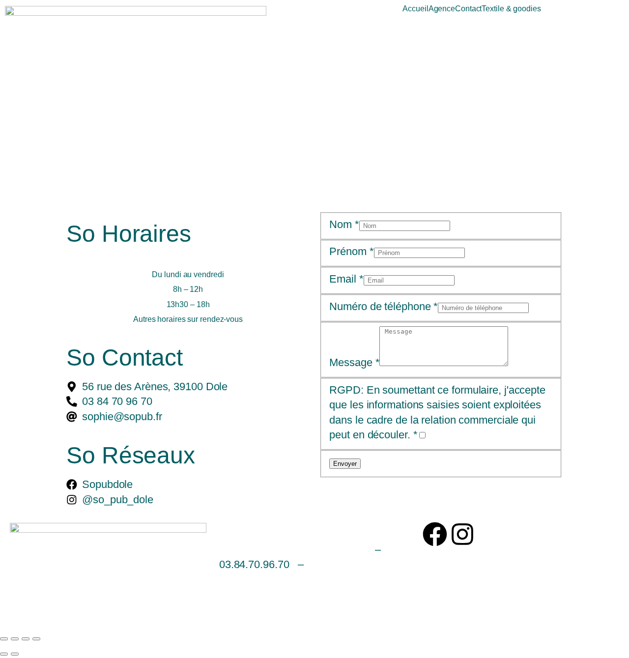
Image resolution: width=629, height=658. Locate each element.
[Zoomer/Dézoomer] (4, 638)
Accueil (415, 9)
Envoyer (345, 463)
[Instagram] (462, 534)
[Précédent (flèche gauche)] (4, 654)
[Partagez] (25, 638)
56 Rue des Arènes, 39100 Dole (291, 550)
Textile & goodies (511, 9)
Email (346, 279)
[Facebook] (435, 534)
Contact (468, 9)
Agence (442, 9)
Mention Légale (252, 599)
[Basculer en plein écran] (15, 638)
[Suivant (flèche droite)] (15, 654)
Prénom (351, 251)
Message (354, 362)
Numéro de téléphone (383, 306)
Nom (344, 224)
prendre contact (349, 564)
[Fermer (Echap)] (36, 638)
